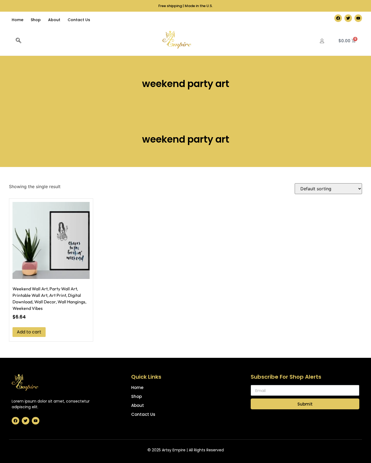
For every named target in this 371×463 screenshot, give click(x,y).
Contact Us (79, 19)
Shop (36, 19)
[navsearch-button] (18, 41)
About (54, 19)
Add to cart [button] (29, 332)
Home (17, 19)
